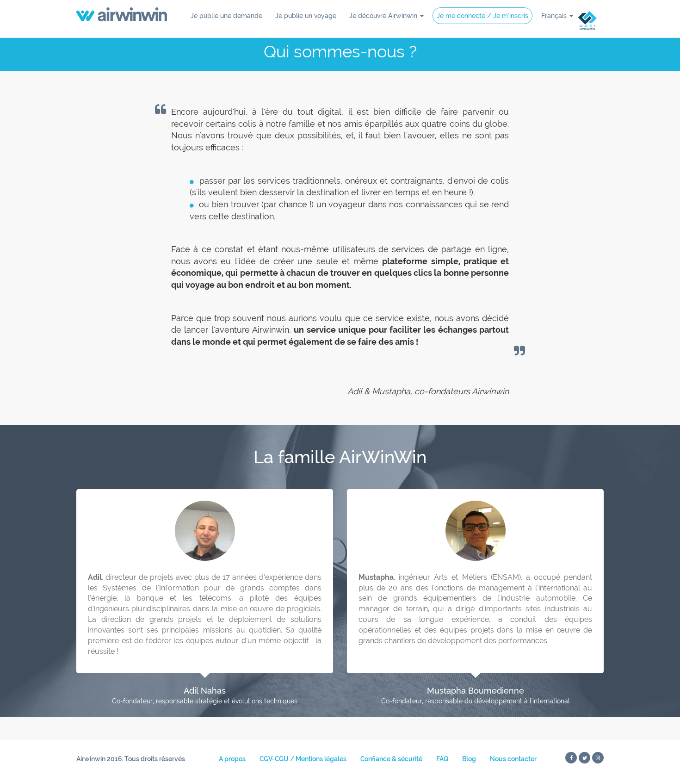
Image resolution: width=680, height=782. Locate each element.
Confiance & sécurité (391, 759)
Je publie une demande (226, 15)
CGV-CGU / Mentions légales (303, 759)
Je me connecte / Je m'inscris (482, 15)
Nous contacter (513, 759)
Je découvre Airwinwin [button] (384, 15)
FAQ (442, 759)
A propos (232, 759)
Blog (469, 759)
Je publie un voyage (305, 15)
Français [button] (555, 15)
